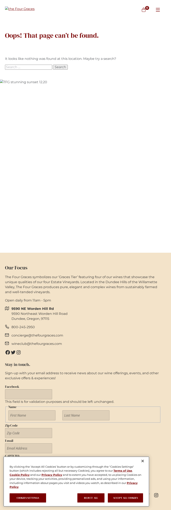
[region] (76, 481)
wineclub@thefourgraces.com (36, 344)
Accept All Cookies (125, 498)
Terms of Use (122, 470)
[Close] (142, 461)
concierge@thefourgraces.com (37, 335)
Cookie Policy (20, 474)
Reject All (91, 498)
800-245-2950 (23, 327)
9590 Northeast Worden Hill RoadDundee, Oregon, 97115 (39, 314)
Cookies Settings (28, 498)
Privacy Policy (51, 474)
